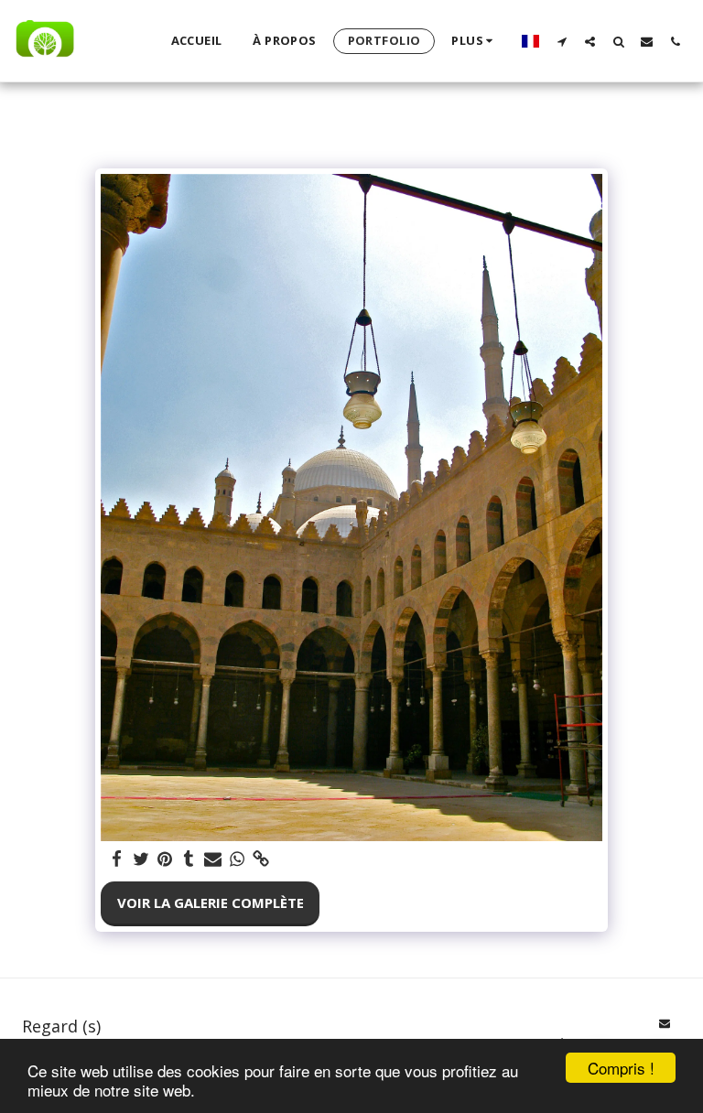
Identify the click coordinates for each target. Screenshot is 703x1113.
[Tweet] (140, 859)
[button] (561, 41)
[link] (260, 859)
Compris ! (621, 1067)
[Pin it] (164, 859)
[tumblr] (189, 859)
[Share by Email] (213, 859)
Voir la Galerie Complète (210, 902)
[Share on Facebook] (116, 859)
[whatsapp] (236, 859)
